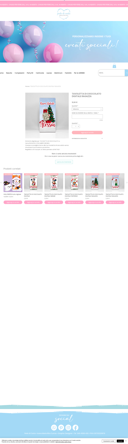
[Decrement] (73, 126)
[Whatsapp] (54, 427)
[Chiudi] (126, 441)
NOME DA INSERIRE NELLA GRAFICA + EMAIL (85, 113)
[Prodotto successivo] (127, 183)
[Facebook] (75, 427)
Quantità (75, 106)
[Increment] (78, 126)
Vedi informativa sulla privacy (63, 442)
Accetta (120, 441)
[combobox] (87, 109)
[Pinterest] (61, 427)
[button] (114, 65)
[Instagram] (68, 427)
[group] (64, 188)
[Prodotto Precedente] (1, 183)
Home (27, 86)
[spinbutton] (75, 126)
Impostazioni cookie (108, 441)
